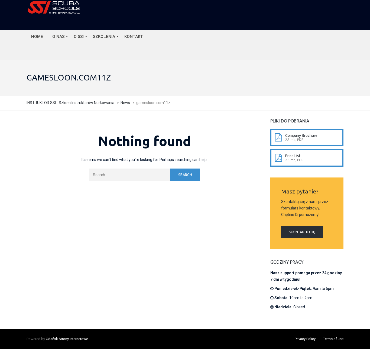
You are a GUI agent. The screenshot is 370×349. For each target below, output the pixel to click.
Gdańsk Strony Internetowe (67, 339)
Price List (292, 156)
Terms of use (333, 339)
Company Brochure (301, 135)
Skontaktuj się (302, 232)
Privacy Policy (305, 339)
